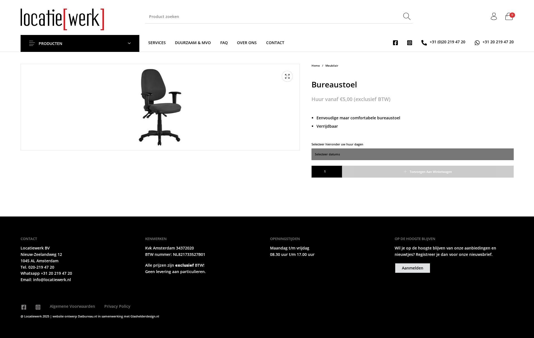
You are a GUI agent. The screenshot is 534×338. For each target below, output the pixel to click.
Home (316, 65)
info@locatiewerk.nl (51, 279)
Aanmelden (412, 268)
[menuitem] (157, 42)
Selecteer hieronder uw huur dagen (337, 144)
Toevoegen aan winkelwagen (431, 172)
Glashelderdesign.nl (144, 316)
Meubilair (331, 65)
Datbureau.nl (88, 316)
